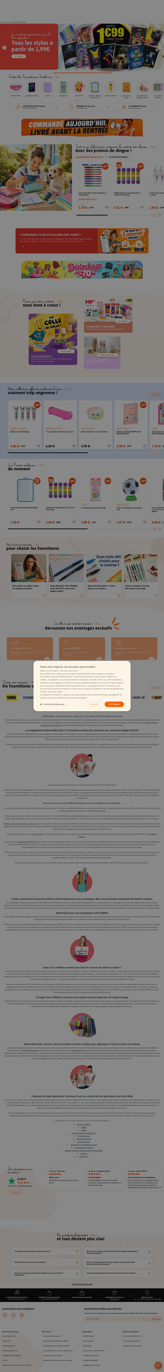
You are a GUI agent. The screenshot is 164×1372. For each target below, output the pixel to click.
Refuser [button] (94, 704)
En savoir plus (93, 697)
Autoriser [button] (114, 704)
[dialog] (82, 686)
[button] (53, 704)
